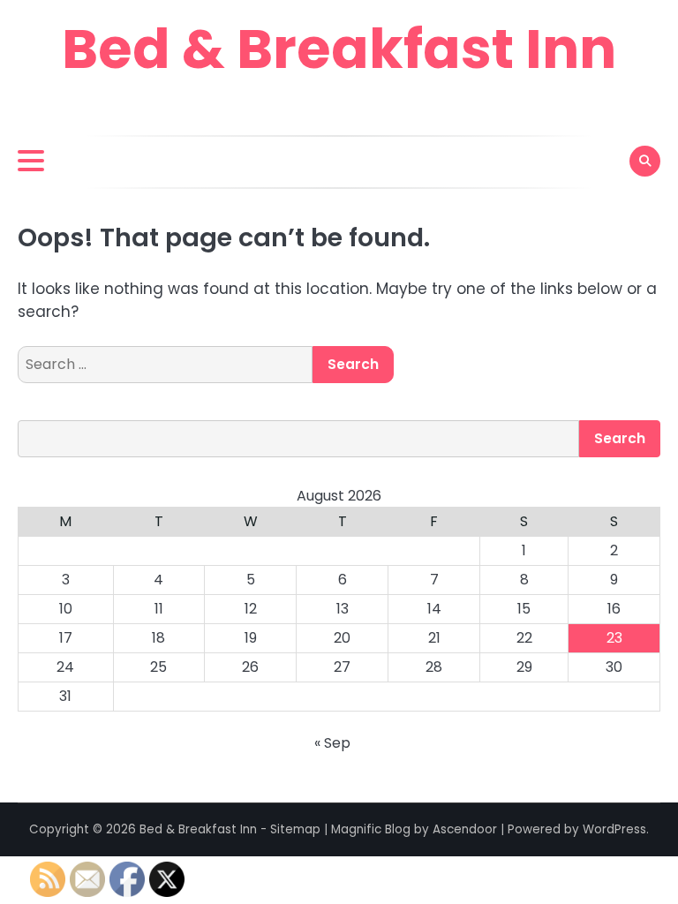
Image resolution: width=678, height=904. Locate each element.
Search (619, 438)
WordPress (614, 829)
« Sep (332, 743)
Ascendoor (465, 829)
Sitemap (295, 829)
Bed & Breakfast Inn (339, 49)
